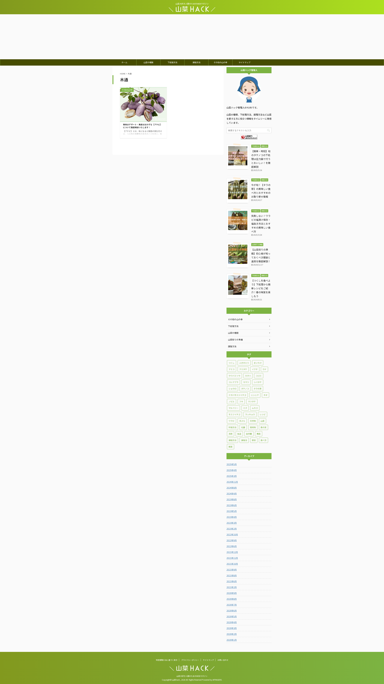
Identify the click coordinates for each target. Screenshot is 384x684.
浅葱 (230, 433)
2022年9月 (231, 540)
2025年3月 (231, 476)
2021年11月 (232, 557)
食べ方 (263, 440)
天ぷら (242, 420)
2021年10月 (232, 563)
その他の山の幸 (220, 62)
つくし (231, 362)
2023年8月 (231, 499)
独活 (239, 433)
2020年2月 (231, 634)
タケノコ (245, 388)
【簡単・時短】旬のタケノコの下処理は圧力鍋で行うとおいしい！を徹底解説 (260, 159)
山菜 (262, 420)
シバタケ (258, 382)
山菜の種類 (148, 62)
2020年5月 (231, 616)
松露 (243, 427)
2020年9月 (231, 593)
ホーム (124, 62)
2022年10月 (232, 534)
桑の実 (263, 427)
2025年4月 (231, 470)
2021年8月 (231, 575)
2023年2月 (231, 528)
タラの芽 (257, 388)
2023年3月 (231, 522)
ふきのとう (244, 362)
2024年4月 (231, 493)
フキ (241, 401)
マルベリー (233, 408)
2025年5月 (231, 464)
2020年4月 (231, 622)
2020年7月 (231, 604)
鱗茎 (230, 446)
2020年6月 (231, 610)
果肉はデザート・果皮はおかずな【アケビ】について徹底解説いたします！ (142, 126)
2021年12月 (232, 552)
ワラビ (231, 420)
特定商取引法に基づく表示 (166, 660)
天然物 (253, 420)
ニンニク (255, 395)
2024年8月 (231, 487)
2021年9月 (231, 569)
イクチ (255, 369)
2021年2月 (231, 587)
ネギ (265, 395)
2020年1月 (231, 639)
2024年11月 (232, 481)
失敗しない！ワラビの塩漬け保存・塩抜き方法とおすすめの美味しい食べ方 (260, 223)
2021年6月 (231, 581)
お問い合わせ (223, 660)
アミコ (231, 369)
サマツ (246, 382)
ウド (264, 369)
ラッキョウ (250, 414)
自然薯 (249, 433)
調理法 (244, 440)
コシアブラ (233, 382)
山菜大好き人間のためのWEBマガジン (192, 676)
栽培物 (253, 427)
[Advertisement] (192, 37)
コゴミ (259, 375)
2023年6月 (231, 505)
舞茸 (259, 433)
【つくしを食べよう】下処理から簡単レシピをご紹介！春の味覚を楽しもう (260, 288)
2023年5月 (231, 511)
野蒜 (254, 440)
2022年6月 (231, 546)
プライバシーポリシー (190, 660)
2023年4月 (231, 516)
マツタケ (252, 401)
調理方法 (196, 62)
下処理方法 (172, 62)
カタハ (248, 375)
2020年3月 (231, 628)
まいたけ (258, 362)
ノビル (231, 401)
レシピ (263, 414)
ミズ (245, 408)
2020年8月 (231, 598)
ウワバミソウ (234, 375)
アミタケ (243, 369)
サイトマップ (244, 62)
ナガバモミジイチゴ (237, 395)
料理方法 (232, 427)
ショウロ (232, 388)
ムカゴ (255, 408)
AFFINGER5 (217, 679)
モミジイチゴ (234, 414)
